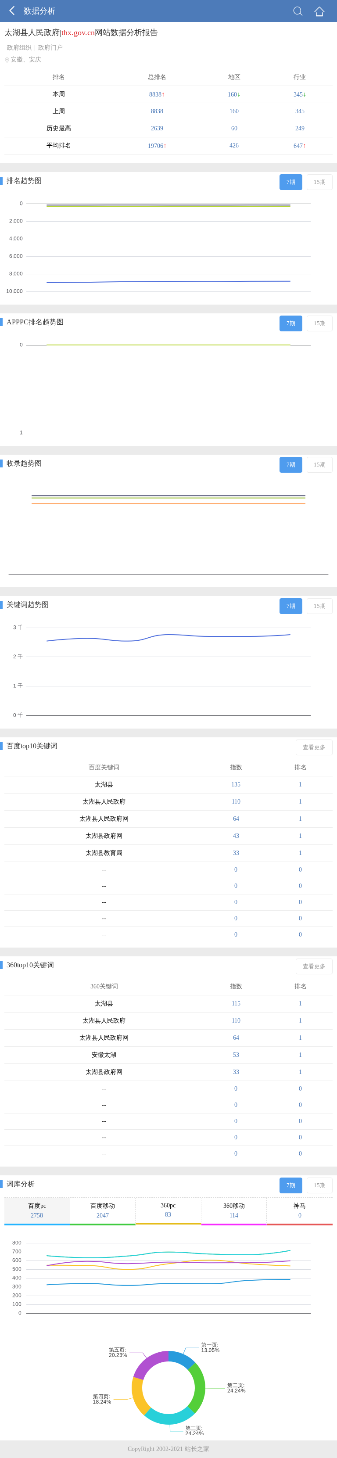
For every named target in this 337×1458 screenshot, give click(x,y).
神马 (300, 1211)
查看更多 (314, 747)
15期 (320, 182)
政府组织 (19, 47)
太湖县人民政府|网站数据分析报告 (81, 32)
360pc (168, 1210)
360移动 (234, 1211)
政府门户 (50, 47)
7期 (291, 182)
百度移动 (102, 1211)
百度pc (37, 1211)
